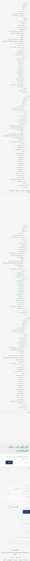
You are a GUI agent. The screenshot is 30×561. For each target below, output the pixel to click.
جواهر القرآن (21, 76)
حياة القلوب (21, 70)
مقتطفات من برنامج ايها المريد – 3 (16, 31)
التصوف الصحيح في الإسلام (17, 33)
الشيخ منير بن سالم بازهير (18, 15)
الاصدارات (24, 5)
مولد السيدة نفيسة (19, 43)
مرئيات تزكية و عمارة (22, 27)
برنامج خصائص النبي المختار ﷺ (17, 84)
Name (28, 502)
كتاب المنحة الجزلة (19, 55)
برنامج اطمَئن (20, 86)
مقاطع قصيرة (22, 29)
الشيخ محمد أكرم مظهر (18, 13)
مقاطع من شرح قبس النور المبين (16, 39)
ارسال (26, 511)
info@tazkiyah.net (25, 523)
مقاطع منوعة (21, 35)
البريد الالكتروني (26, 488)
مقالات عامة (21, 11)
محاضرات (23, 23)
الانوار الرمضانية (20, 59)
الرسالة (28, 494)
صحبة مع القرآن (20, 72)
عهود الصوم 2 (20, 68)
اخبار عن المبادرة (23, 90)
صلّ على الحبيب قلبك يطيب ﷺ (17, 47)
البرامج (23, 57)
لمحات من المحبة (20, 78)
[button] (15, 96)
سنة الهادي (21, 74)
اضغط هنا (11, 541)
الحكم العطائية (20, 53)
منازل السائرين (20, 51)
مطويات (23, 7)
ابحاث (23, 17)
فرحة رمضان (21, 61)
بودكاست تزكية (20, 80)
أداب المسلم (21, 45)
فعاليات (25, 19)
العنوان (28, 491)
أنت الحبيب (21, 64)
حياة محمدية (21, 66)
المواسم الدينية (21, 25)
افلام (24, 88)
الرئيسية (25, 3)
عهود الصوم (21, 63)
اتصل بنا (25, 92)
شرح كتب (23, 49)
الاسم (28, 485)
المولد (22, 37)
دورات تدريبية (22, 21)
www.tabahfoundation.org (24, 537)
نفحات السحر (20, 82)
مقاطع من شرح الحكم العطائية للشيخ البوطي (13, 41)
